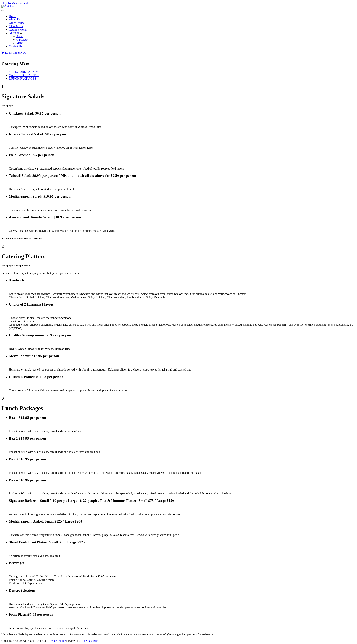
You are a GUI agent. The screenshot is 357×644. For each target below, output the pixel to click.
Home (12, 16)
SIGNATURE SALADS (23, 71)
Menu (19, 43)
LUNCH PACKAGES (22, 78)
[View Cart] (2, 52)
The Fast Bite (90, 640)
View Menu (16, 26)
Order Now (19, 52)
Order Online (17, 22)
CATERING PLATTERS (24, 75)
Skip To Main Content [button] (14, 3)
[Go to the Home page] (8, 6)
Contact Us (15, 46)
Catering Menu (18, 29)
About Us (14, 19)
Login (8, 52)
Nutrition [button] (14, 32)
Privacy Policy (57, 640)
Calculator (22, 39)
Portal (19, 36)
